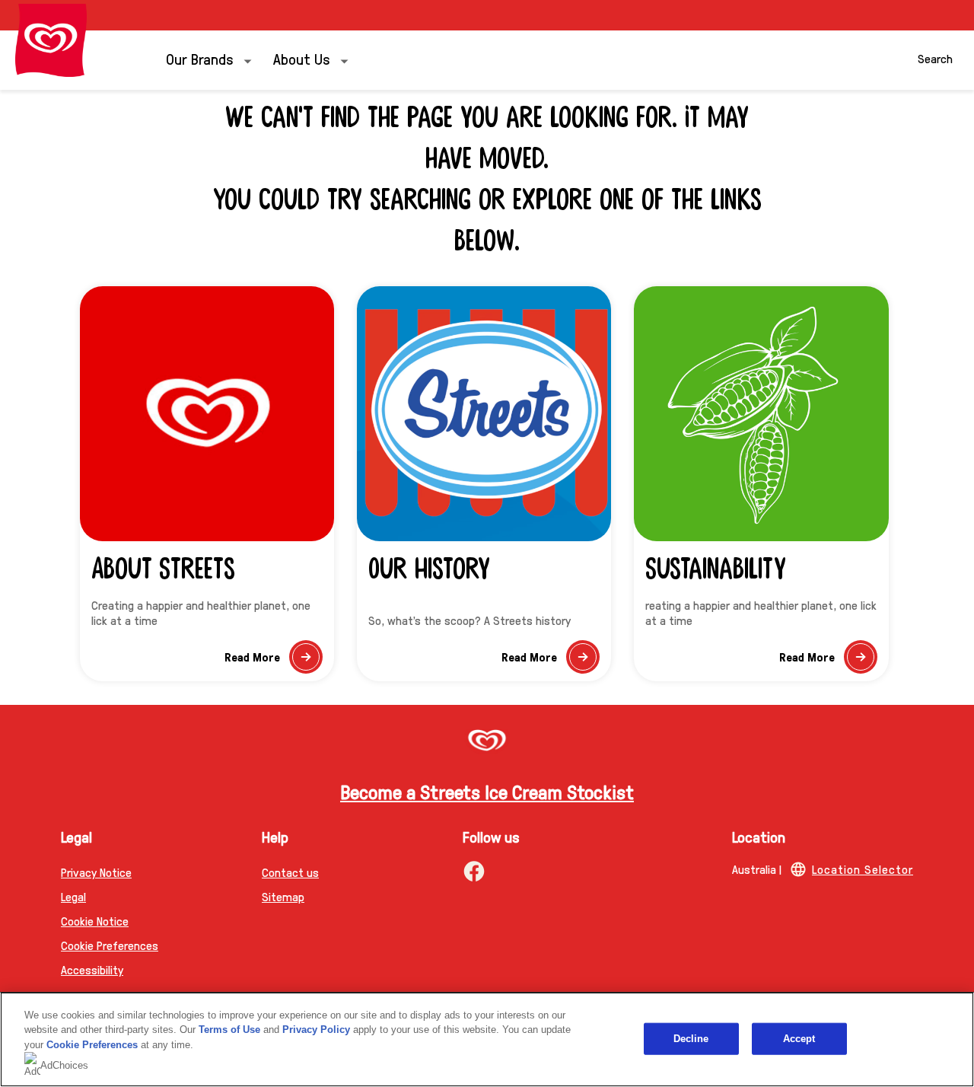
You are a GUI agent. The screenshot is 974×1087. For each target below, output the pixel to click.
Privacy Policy (316, 1029)
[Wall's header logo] (51, 40)
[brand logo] (487, 741)
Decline (691, 1038)
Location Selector (862, 869)
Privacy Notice (96, 872)
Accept (799, 1038)
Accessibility (92, 969)
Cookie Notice (95, 921)
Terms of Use (229, 1029)
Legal (73, 896)
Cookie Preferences (92, 1044)
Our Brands (200, 59)
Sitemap (283, 896)
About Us (301, 59)
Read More (273, 661)
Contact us (290, 872)
